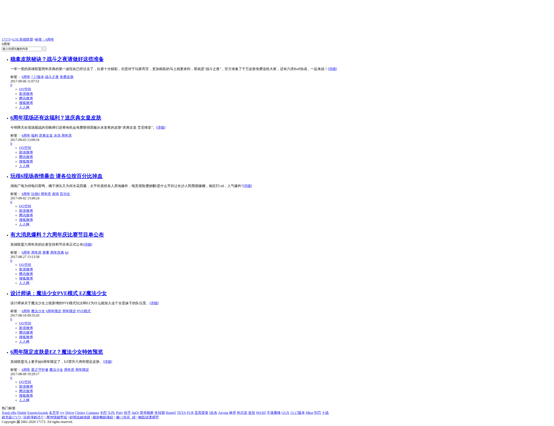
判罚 (317, 413)
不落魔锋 (274, 413)
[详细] (332, 69)
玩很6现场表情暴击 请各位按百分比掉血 (56, 176)
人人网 (24, 107)
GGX (285, 413)
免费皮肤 (67, 77)
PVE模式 (84, 311)
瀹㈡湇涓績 (126, 417)
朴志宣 (242, 413)
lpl (66, 252)
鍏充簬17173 (11, 417)
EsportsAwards (37, 413)
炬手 (127, 413)
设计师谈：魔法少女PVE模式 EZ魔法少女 (58, 293)
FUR (190, 413)
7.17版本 (37, 77)
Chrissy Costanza (87, 413)
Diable (21, 413)
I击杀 (213, 413)
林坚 (232, 413)
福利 (34, 135)
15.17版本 (297, 413)
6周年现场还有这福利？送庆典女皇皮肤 (55, 117)
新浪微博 (26, 94)
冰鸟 (57, 135)
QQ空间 (25, 89)
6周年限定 (53, 311)
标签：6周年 (44, 39)
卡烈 (103, 413)
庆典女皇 (46, 135)
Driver (69, 413)
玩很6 (35, 194)
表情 (55, 194)
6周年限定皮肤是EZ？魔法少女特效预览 (56, 352)
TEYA (181, 413)
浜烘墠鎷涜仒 (33, 417)
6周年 (26, 77)
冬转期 (160, 413)
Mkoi (309, 413)
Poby (119, 413)
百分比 (65, 194)
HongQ (171, 413)
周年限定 (69, 311)
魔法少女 (38, 311)
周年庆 (66, 135)
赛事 (45, 252)
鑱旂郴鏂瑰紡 (103, 417)
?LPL (111, 413)
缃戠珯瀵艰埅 (148, 417)
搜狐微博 (26, 103)
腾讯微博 (26, 98)
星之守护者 (39, 370)
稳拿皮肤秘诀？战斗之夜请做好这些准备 (57, 59)
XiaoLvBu (9, 413)
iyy (62, 413)
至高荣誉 (201, 413)
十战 (325, 413)
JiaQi (135, 413)
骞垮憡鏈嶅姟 (56, 417)
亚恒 (251, 413)
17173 (6, 39)
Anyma (223, 413)
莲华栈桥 (147, 413)
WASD (261, 413)
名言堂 (54, 413)
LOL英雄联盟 (22, 39)
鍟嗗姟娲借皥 (79, 417)
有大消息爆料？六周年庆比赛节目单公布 (57, 234)
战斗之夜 (52, 77)
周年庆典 (57, 252)
